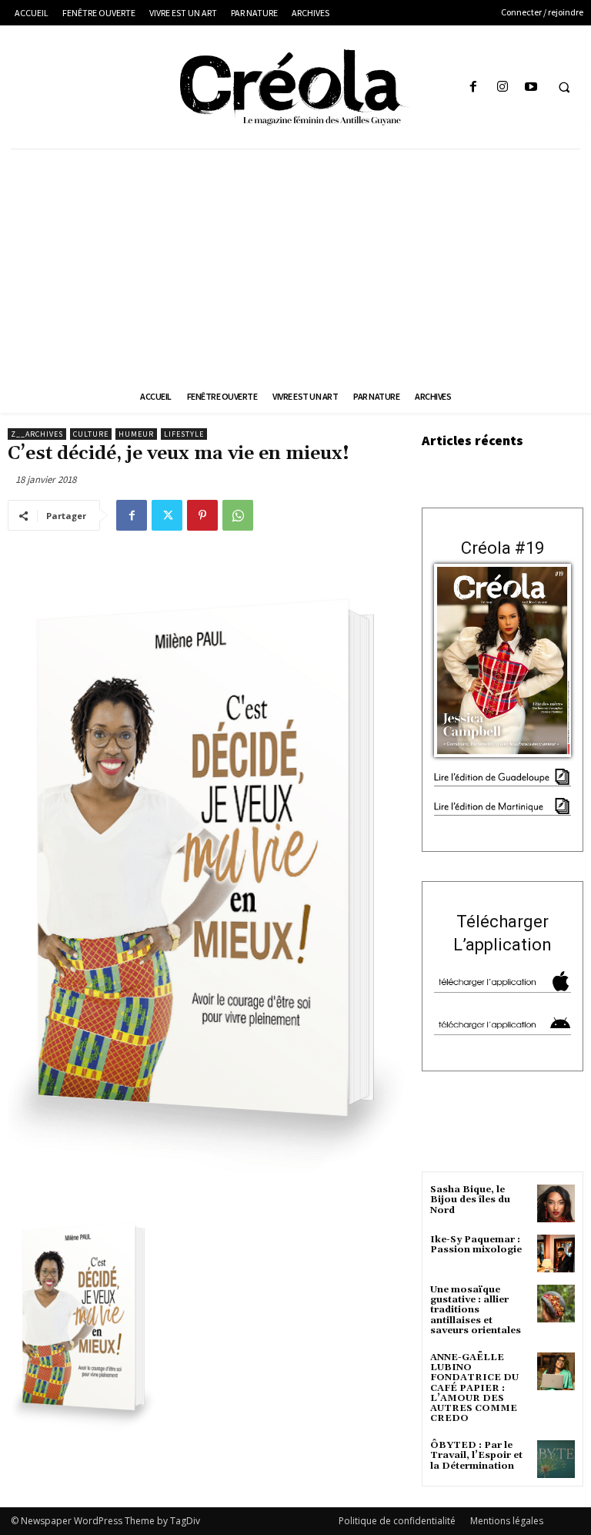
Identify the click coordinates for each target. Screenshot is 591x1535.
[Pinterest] (202, 515)
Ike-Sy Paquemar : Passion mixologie (476, 1244)
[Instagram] (502, 87)
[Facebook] (473, 87)
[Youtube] (530, 87)
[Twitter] (167, 515)
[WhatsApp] (237, 515)
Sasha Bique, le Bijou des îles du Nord (470, 1199)
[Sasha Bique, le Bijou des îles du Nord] (556, 1203)
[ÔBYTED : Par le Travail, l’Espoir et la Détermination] (556, 1459)
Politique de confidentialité (397, 1520)
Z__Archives (37, 434)
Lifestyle (184, 434)
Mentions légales (506, 1520)
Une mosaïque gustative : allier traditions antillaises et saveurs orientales (475, 1310)
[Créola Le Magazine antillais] (295, 87)
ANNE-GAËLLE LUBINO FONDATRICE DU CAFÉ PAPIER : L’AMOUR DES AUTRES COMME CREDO (474, 1388)
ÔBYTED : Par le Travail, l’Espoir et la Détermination (476, 1455)
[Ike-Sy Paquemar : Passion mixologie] (556, 1253)
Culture (91, 434)
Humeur (136, 434)
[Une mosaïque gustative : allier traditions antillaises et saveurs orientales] (556, 1303)
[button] (564, 88)
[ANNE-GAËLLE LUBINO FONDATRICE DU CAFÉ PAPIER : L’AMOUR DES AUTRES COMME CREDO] (556, 1371)
